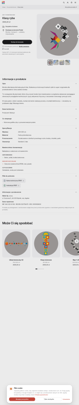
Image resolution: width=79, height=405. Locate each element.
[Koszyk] (71, 2)
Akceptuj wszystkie (22, 399)
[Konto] (67, 2)
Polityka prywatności (41, 395)
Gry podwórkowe (11, 7)
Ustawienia (66, 399)
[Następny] (77, 241)
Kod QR (6, 49)
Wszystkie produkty (70, 7)
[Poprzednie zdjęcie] (39, 36)
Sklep (3, 7)
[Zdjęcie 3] (61, 62)
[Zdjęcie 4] (67, 62)
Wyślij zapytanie (24, 46)
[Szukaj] (64, 2)
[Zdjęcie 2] (56, 62)
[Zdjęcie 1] (50, 62)
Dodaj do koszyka (17, 42)
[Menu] (75, 2)
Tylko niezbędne (49, 399)
